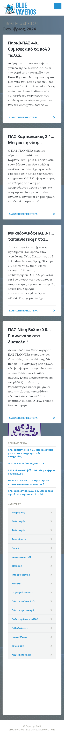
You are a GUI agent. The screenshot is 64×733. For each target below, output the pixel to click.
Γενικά (15, 548)
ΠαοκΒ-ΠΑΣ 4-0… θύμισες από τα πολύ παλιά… (29, 49)
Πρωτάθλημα (19, 636)
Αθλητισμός (18, 521)
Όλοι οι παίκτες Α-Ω (23, 601)
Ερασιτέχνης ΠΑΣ (21, 556)
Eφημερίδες (18, 512)
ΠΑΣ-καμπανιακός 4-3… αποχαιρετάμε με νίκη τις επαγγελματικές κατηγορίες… (30, 453)
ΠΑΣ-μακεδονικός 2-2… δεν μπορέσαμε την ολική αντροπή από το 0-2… (30, 492)
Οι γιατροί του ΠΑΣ (22, 592)
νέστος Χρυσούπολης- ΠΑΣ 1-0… (27, 463)
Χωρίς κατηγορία (21, 654)
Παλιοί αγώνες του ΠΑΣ (25, 619)
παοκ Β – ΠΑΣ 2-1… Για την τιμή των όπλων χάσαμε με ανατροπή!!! (28, 482)
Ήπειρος (17, 565)
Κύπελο (16, 583)
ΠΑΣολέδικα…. (20, 628)
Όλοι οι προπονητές (23, 610)
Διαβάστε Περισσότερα (23, 117)
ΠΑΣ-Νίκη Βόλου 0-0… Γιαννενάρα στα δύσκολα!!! (29, 336)
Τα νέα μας (18, 645)
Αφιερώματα (19, 539)
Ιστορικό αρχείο (21, 574)
